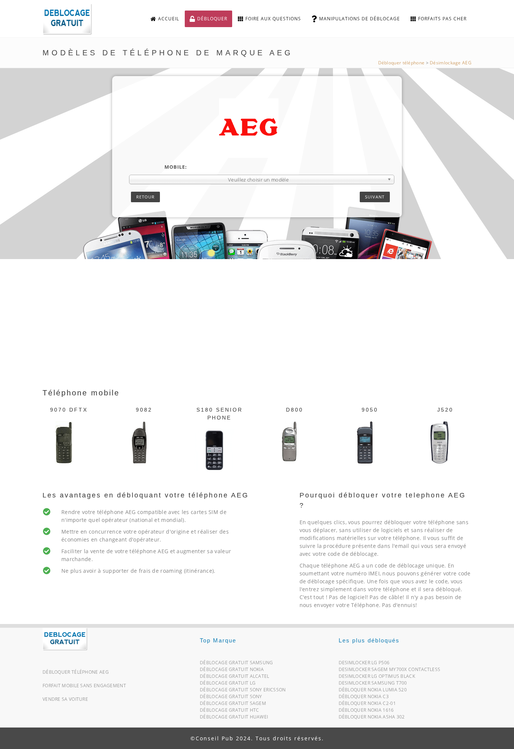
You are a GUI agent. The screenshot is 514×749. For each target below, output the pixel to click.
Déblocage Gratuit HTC (229, 711)
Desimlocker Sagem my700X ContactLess (390, 671)
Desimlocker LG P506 (364, 664)
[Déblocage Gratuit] (65, 638)
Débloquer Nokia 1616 (366, 711)
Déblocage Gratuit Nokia (232, 671)
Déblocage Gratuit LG (227, 684)
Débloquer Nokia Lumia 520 (373, 691)
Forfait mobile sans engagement (84, 685)
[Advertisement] (257, 330)
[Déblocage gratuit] (73, 19)
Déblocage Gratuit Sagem (233, 704)
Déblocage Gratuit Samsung (236, 664)
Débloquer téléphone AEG (76, 672)
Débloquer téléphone (401, 62)
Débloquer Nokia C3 (364, 698)
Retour (145, 197)
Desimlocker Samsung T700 (373, 684)
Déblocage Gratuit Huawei (234, 718)
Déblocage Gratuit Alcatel (234, 677)
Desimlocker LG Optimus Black (377, 677)
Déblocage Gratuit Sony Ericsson (243, 691)
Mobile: (175, 166)
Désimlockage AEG (450, 62)
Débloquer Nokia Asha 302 (372, 718)
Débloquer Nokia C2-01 (367, 704)
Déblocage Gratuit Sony (231, 698)
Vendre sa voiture (65, 699)
